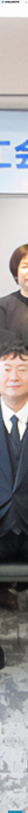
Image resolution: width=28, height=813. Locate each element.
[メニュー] (26, 2)
